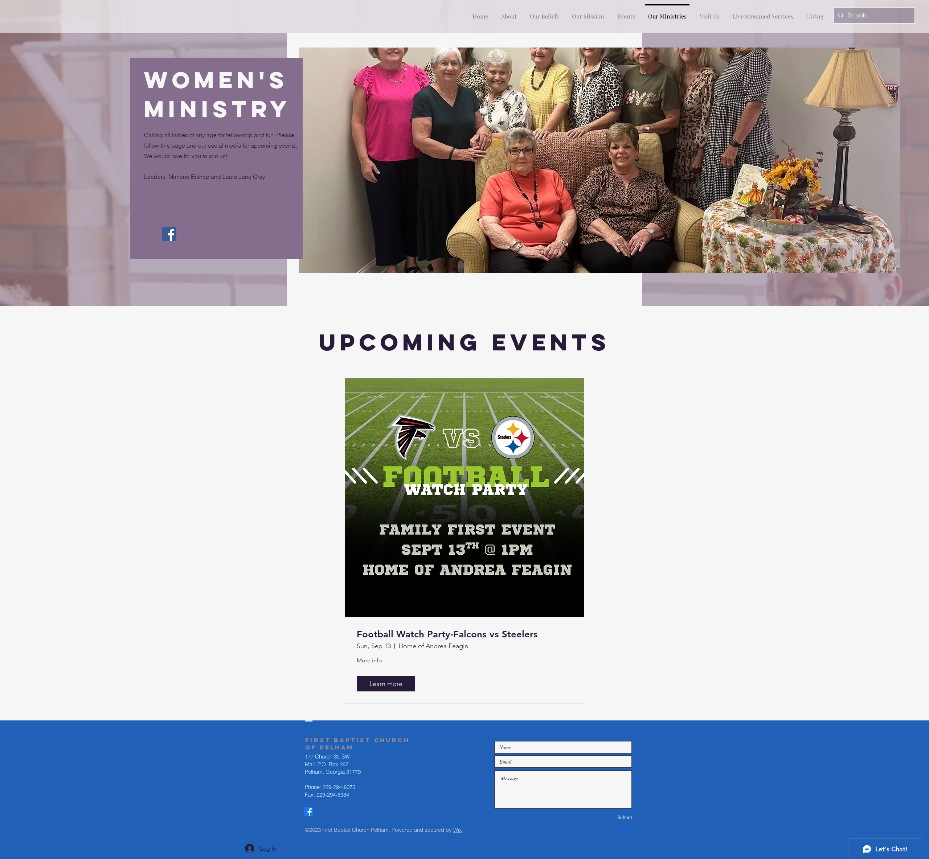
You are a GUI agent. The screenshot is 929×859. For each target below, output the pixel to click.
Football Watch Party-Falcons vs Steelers (447, 634)
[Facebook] (169, 234)
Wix (457, 829)
